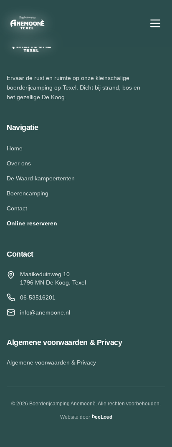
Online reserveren (32, 223)
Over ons (19, 163)
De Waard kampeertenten (41, 178)
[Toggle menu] (155, 23)
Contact (17, 208)
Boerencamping (27, 193)
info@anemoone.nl (45, 312)
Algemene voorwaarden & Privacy (51, 362)
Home (15, 148)
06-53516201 (38, 297)
